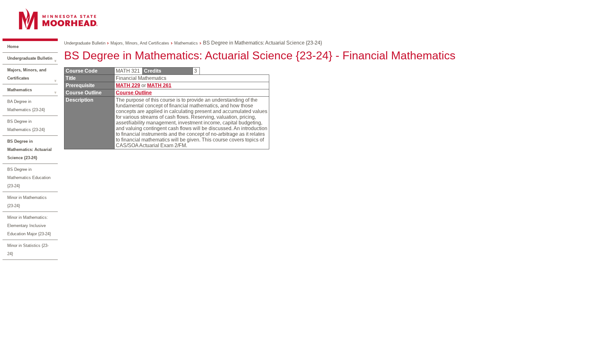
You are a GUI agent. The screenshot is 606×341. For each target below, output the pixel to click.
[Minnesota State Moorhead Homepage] (303, 19)
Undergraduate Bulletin (29, 58)
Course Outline (134, 92)
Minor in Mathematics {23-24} (27, 201)
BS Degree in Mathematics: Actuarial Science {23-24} (29, 149)
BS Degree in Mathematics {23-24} (26, 125)
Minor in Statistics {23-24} (28, 249)
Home (13, 46)
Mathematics (19, 89)
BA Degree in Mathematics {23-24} (26, 105)
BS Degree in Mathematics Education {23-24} (28, 177)
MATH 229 (128, 85)
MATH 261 (159, 85)
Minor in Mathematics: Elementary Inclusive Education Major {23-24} (29, 225)
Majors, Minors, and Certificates (26, 74)
